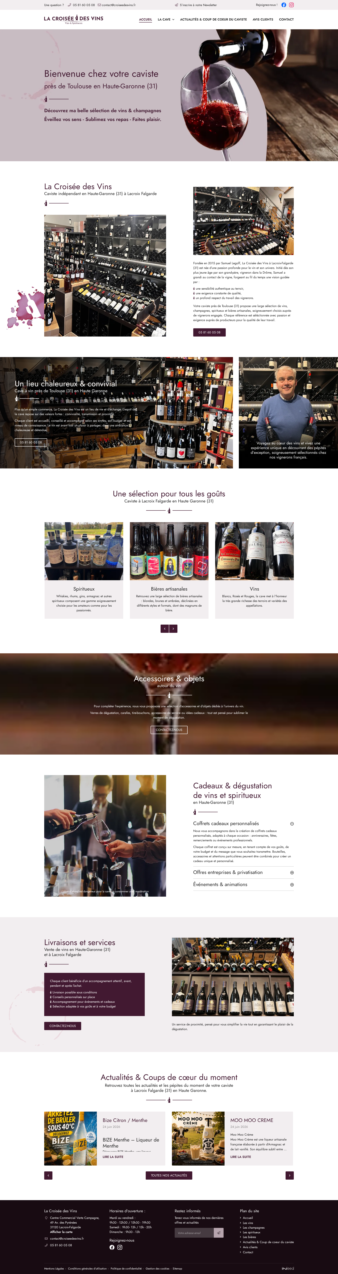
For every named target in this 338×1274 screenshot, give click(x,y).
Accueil (145, 19)
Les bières (249, 1237)
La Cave (164, 19)
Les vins (248, 1223)
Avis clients (263, 19)
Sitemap (177, 1268)
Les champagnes (253, 1227)
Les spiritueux (251, 1232)
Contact (286, 19)
